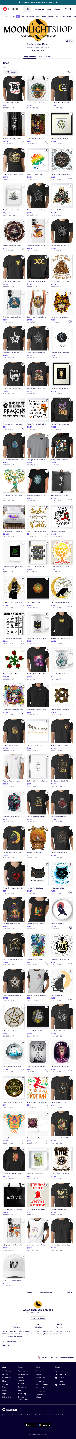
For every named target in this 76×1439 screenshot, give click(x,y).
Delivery (39, 1371)
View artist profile (38, 50)
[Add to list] (23, 78)
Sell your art (22, 1387)
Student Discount (5, 1385)
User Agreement (7, 1415)
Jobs (19, 1390)
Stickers (25, 16)
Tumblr (61, 1381)
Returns (39, 1374)
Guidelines (40, 1381)
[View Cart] (70, 9)
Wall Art (44, 16)
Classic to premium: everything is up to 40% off (38, 2)
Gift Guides (6, 1371)
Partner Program (21, 1379)
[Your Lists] (65, 9)
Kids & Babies (66, 16)
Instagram (62, 1371)
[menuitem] (4, 16)
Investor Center (23, 1374)
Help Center (40, 1378)
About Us (21, 1371)
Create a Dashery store (23, 1398)
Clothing (14, 16)
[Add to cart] (22, 142)
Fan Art (5, 1374)
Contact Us (40, 1391)
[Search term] (28, 9)
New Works (6, 1378)
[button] (38, 2)
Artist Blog (22, 1394)
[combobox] (27, 9)
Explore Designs (45, 57)
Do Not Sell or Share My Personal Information (39, 1415)
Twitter (61, 1378)
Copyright (40, 1388)
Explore (4, 16)
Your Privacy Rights (41, 1395)
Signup (5, 1394)
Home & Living (53, 16)
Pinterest (62, 1385)
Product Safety (42, 1384)
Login (4, 1390)
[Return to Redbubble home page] (12, 9)
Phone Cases (34, 16)
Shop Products (30, 57)
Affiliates (21, 1384)
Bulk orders (6, 1397)
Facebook (62, 1374)
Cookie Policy (60, 1415)
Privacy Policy (19, 1415)
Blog (4, 1381)
